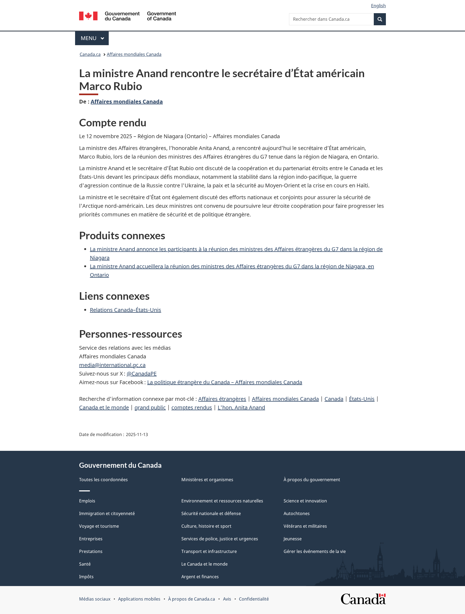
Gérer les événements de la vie (315, 551)
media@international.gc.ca (112, 365)
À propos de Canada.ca (191, 599)
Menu (95, 38)
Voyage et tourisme (99, 526)
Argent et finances (200, 577)
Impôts (86, 577)
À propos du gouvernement (312, 480)
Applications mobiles (139, 599)
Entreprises (91, 539)
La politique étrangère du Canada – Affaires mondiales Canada (224, 382)
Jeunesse (293, 539)
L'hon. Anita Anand (241, 407)
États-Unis (362, 398)
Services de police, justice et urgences (219, 539)
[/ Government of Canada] (127, 17)
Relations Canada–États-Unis (125, 309)
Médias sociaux (94, 599)
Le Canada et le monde (204, 564)
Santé (85, 564)
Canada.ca (90, 54)
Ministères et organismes (207, 480)
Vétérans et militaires (305, 526)
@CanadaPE (142, 373)
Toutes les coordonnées (103, 480)
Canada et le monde (104, 407)
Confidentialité (254, 599)
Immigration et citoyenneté (107, 513)
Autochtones (297, 513)
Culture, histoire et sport (206, 526)
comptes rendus (191, 407)
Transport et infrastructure (209, 551)
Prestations (91, 551)
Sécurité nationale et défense (211, 513)
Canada (334, 398)
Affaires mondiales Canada (134, 54)
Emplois (87, 501)
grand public (150, 407)
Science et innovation (305, 501)
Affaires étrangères (222, 398)
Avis (227, 599)
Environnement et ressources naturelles (222, 501)
